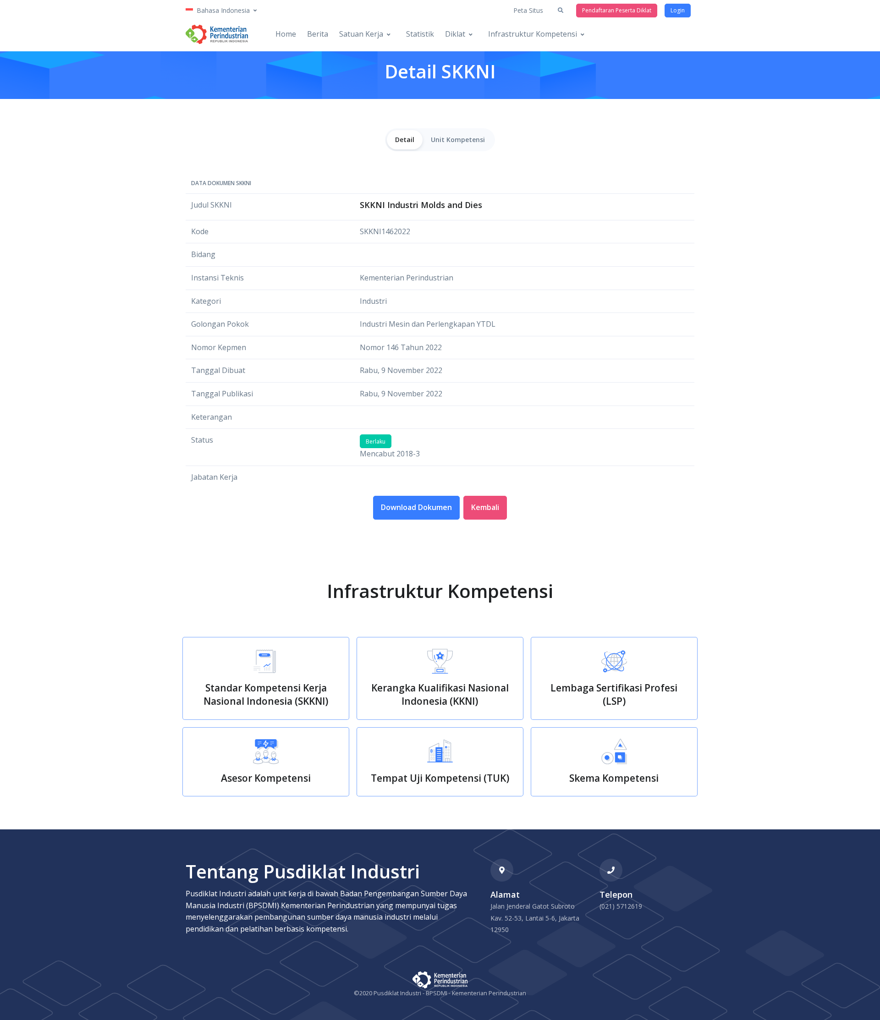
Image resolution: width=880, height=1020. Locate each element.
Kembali (485, 507)
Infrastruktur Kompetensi (532, 34)
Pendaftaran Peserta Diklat (616, 10)
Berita (317, 34)
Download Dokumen (416, 507)
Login (678, 10)
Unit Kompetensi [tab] (458, 139)
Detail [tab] (404, 139)
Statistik (420, 34)
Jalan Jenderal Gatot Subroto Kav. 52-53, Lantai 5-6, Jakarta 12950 (534, 918)
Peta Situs (528, 10)
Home (285, 34)
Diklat (455, 34)
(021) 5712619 (621, 906)
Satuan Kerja (361, 34)
